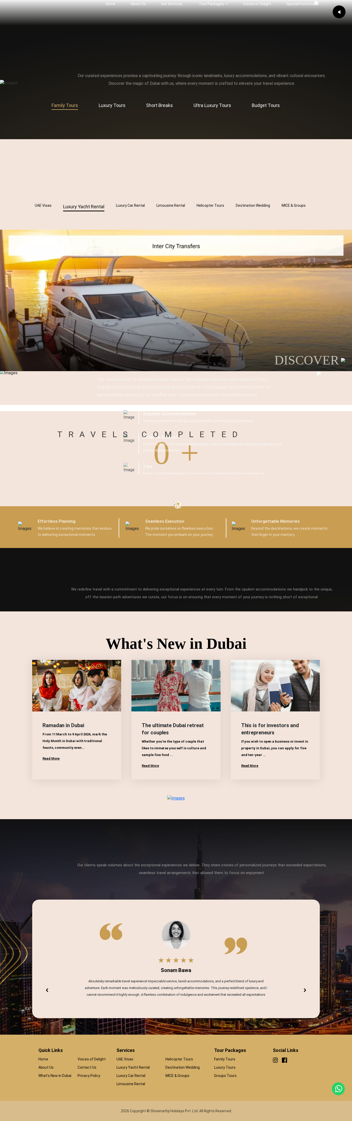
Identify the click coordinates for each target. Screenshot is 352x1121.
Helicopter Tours (179, 1059)
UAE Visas (124, 1059)
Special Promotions (302, 4)
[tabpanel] (176, 122)
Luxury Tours (225, 1067)
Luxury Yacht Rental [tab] (83, 206)
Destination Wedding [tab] (253, 205)
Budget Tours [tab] (266, 105)
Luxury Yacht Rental (133, 1067)
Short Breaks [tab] (159, 105)
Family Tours (224, 1059)
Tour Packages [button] (211, 4)
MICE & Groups (177, 1076)
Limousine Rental (130, 1084)
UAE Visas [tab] (43, 205)
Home (110, 4)
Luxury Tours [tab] (112, 105)
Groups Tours (225, 1076)
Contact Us (87, 1067)
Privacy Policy (89, 1076)
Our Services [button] (171, 4)
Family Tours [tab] (65, 105)
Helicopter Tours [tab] (210, 205)
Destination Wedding (182, 1067)
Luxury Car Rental (130, 1076)
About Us (138, 4)
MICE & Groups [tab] (294, 205)
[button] (47, 990)
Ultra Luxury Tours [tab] (212, 105)
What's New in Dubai (54, 1076)
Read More (51, 758)
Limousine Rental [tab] (170, 205)
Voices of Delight (257, 4)
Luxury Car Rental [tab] (130, 205)
